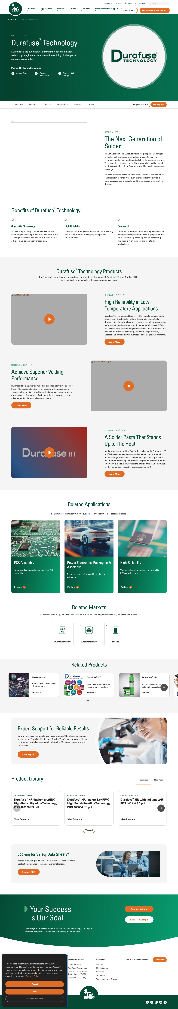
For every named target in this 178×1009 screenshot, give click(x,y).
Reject (34, 991)
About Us (85, 9)
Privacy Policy (32, 976)
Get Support (158, 105)
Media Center (102, 968)
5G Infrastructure (62, 642)
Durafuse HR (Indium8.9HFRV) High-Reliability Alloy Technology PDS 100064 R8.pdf (88, 804)
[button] (88, 700)
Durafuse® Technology (77, 968)
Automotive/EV (89, 642)
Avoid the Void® (74, 965)
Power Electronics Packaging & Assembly (89, 565)
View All (89, 830)
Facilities (100, 972)
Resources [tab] (143, 780)
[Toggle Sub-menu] (111, 3)
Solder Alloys (39, 678)
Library (73, 9)
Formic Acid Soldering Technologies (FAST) (77, 973)
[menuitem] (108, 3)
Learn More (114, 342)
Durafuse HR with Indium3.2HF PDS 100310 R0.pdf (141, 802)
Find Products (129, 10)
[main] (89, 473)
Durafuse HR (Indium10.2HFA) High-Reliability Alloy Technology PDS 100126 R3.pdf (35, 804)
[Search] (167, 3)
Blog (120, 4)
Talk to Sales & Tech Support (154, 10)
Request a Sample (139, 920)
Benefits (32, 104)
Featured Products (76, 960)
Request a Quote (140, 105)
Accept (35, 984)
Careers (130, 4)
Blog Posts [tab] (159, 780)
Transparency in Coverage (107, 979)
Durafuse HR (149, 678)
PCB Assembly (24, 563)
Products (31, 9)
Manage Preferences (35, 999)
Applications (46, 9)
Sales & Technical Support (106, 9)
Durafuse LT (94, 678)
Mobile (115, 642)
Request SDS (28, 872)
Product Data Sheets (23, 795)
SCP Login (100, 976)
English (107, 4)
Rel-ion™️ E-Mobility (77, 978)
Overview (18, 104)
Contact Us (142, 4)
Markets (60, 9)
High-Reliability (130, 563)
